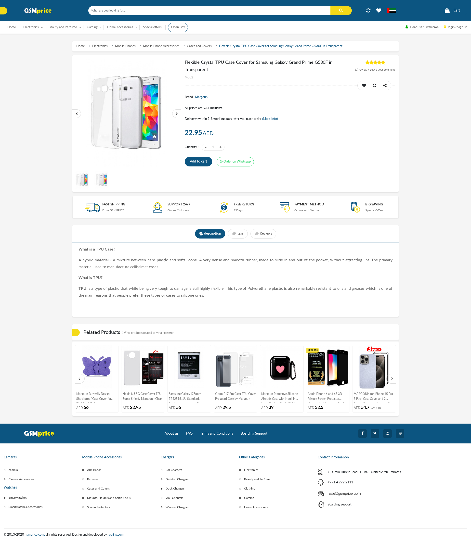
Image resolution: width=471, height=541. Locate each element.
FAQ (189, 433)
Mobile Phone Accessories (161, 46)
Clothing (249, 488)
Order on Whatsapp (237, 161)
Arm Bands (94, 469)
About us (171, 433)
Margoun (201, 97)
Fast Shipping (113, 204)
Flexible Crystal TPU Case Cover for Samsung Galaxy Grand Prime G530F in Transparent (280, 46)
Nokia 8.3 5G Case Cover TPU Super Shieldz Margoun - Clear (142, 396)
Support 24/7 (179, 204)
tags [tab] (240, 233)
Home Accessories (256, 507)
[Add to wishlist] (378, 10)
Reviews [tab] (266, 233)
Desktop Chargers (177, 479)
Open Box (178, 27)
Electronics (100, 46)
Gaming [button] (92, 27)
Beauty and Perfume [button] (63, 27)
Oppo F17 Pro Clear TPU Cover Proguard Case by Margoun (235, 396)
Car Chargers (174, 469)
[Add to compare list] (368, 10)
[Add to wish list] (364, 85)
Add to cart (198, 161)
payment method (309, 204)
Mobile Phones (125, 46)
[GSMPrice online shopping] (38, 11)
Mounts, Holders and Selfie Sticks (109, 497)
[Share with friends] (385, 85)
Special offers (152, 27)
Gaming (249, 497)
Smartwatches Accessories (25, 506)
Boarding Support (254, 433)
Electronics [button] (31, 27)
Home (11, 27)
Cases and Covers (199, 46)
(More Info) (270, 119)
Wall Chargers (174, 497)
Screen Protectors (98, 507)
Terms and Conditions (216, 433)
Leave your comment (382, 69)
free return (244, 204)
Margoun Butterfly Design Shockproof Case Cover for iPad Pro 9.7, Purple (93, 397)
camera (13, 469)
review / (362, 69)
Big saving (374, 204)
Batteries (92, 479)
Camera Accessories (21, 479)
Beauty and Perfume (257, 479)
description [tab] (212, 233)
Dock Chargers (175, 488)
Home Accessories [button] (120, 27)
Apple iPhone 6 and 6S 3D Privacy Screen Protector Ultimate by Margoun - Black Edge (326, 397)
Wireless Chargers (177, 507)
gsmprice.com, (35, 534)
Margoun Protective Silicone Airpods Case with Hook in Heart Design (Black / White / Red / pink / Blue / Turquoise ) (280, 397)
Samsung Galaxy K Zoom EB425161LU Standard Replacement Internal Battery (187, 397)
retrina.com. (116, 534)
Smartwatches (18, 497)
